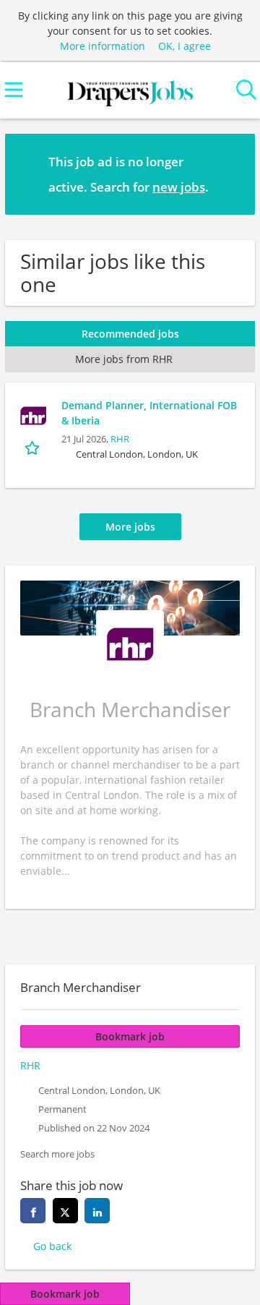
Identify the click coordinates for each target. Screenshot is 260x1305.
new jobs (178, 187)
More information (102, 46)
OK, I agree (184, 46)
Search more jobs (57, 1154)
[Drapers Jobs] (130, 90)
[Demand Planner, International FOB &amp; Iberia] (33, 416)
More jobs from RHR (124, 359)
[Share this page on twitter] (65, 1210)
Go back (52, 1246)
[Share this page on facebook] (33, 1210)
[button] (232, 174)
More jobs (130, 527)
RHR (119, 439)
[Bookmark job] (34, 447)
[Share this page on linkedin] (97, 1210)
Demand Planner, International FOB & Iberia (149, 412)
